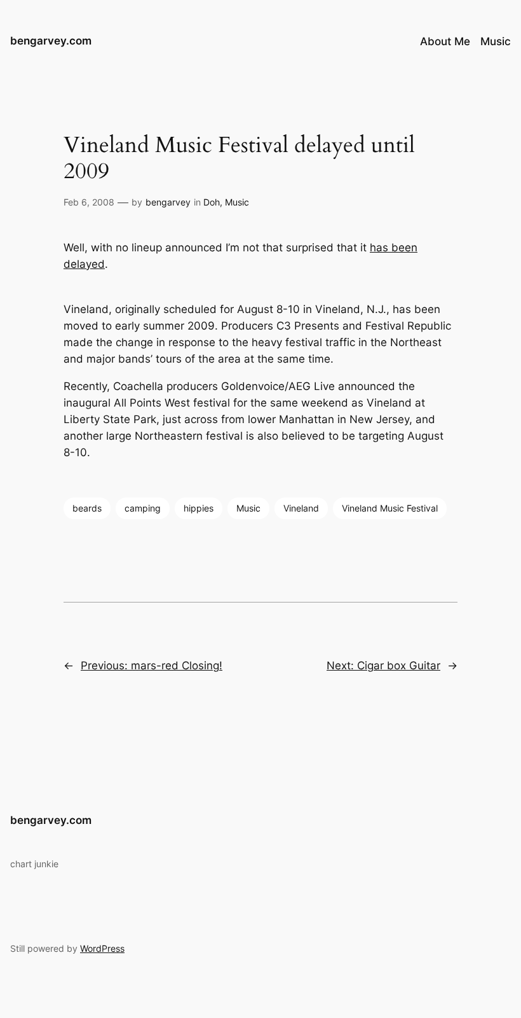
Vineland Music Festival (390, 508)
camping (143, 508)
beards (87, 508)
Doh (211, 202)
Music (237, 202)
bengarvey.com (50, 40)
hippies (198, 508)
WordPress (102, 948)
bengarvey (168, 202)
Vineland (301, 508)
